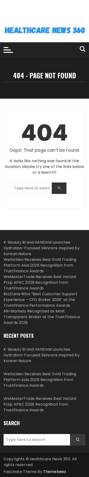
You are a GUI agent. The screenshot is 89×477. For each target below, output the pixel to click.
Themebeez (54, 471)
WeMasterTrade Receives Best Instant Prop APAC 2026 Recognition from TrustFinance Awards (40, 282)
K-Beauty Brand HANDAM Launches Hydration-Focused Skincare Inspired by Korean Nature (42, 248)
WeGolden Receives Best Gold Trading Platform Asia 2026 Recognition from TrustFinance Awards (40, 265)
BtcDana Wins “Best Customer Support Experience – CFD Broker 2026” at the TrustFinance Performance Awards (40, 299)
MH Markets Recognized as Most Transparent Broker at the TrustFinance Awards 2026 (42, 316)
